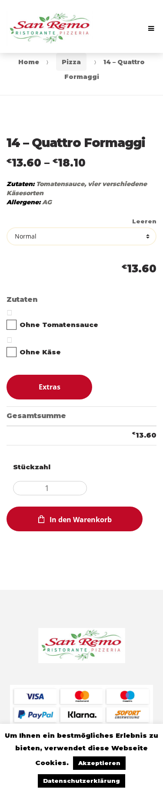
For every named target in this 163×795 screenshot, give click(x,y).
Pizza (71, 62)
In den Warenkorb (81, 519)
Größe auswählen (81, 222)
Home (28, 62)
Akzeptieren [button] (99, 762)
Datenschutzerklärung (81, 780)
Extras (49, 387)
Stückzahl (31, 467)
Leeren (144, 221)
